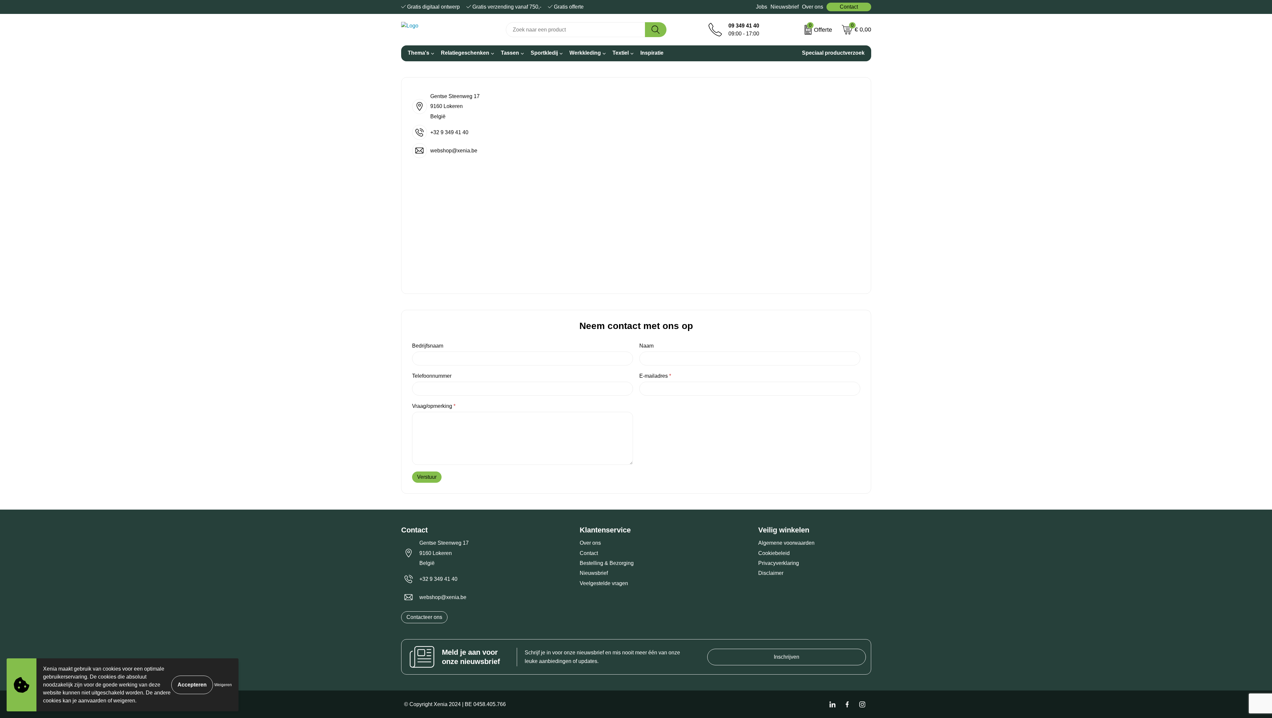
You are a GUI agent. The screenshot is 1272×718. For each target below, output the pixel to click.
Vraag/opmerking (433, 406)
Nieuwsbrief (784, 7)
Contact (849, 7)
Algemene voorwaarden (786, 543)
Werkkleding (585, 53)
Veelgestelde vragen (604, 583)
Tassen (510, 53)
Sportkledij (544, 53)
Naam (646, 346)
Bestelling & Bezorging (607, 563)
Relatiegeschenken (465, 53)
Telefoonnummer (431, 376)
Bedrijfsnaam (427, 346)
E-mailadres (655, 376)
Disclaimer (770, 573)
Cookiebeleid (774, 553)
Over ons (812, 7)
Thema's (418, 53)
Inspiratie (651, 53)
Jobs (761, 7)
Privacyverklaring (778, 563)
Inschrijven (786, 657)
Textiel (620, 53)
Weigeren (223, 685)
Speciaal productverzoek (833, 53)
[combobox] (575, 29)
